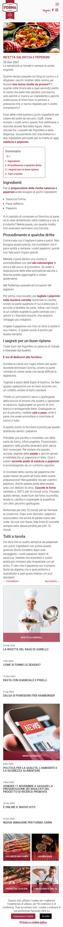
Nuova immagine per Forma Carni (27, 822)
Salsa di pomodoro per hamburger (29, 695)
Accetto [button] (46, 916)
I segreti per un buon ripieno (23, 169)
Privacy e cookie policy (33, 922)
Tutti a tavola (15, 173)
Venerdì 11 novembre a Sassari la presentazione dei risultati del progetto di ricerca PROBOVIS (28, 788)
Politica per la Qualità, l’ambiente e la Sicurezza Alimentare (30, 769)
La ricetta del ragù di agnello (25, 649)
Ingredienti (14, 161)
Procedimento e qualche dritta (24, 165)
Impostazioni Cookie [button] (23, 916)
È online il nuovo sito (19, 807)
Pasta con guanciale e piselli (25, 680)
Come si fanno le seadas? (22, 664)
